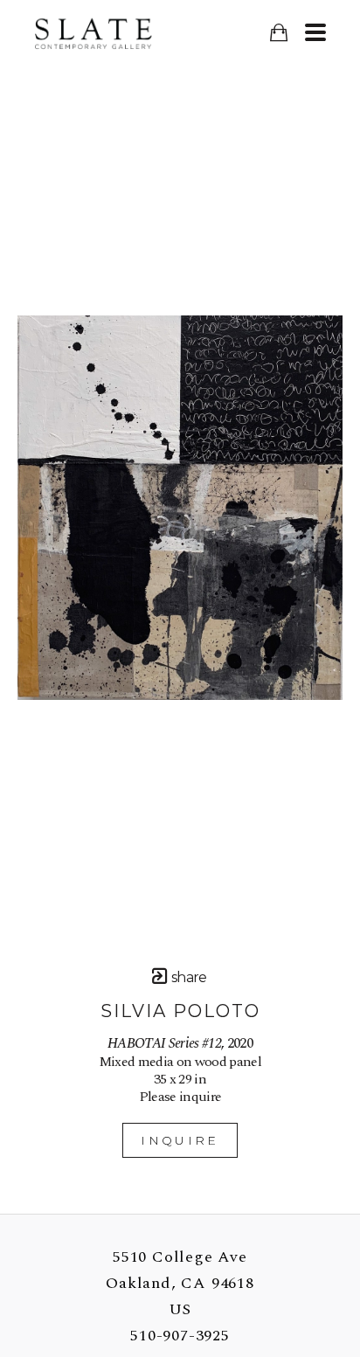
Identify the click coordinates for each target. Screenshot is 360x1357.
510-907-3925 (180, 1336)
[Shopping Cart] (278, 33)
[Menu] (315, 32)
